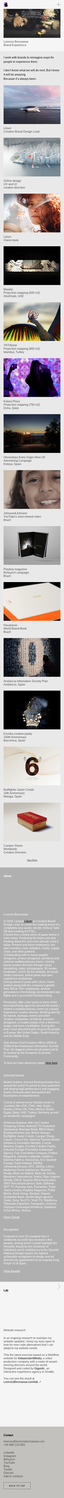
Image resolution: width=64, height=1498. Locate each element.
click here (51, 1062)
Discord (8, 1472)
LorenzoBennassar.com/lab (21, 1381)
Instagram (10, 1455)
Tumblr (8, 1469)
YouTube (9, 1462)
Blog (6, 1466)
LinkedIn (9, 1452)
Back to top (17, 1486)
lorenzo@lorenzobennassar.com (24, 1441)
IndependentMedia (30, 1358)
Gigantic (39, 1368)
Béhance (9, 1459)
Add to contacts (13, 1476)
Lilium (28, 921)
